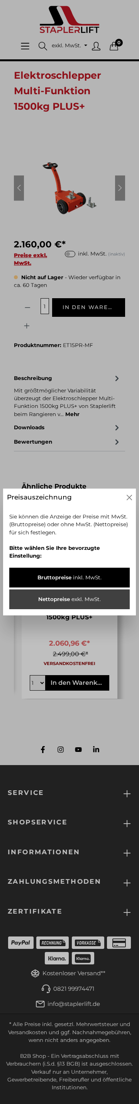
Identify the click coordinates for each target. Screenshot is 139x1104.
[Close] (129, 497)
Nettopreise (69, 599)
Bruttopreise (69, 577)
